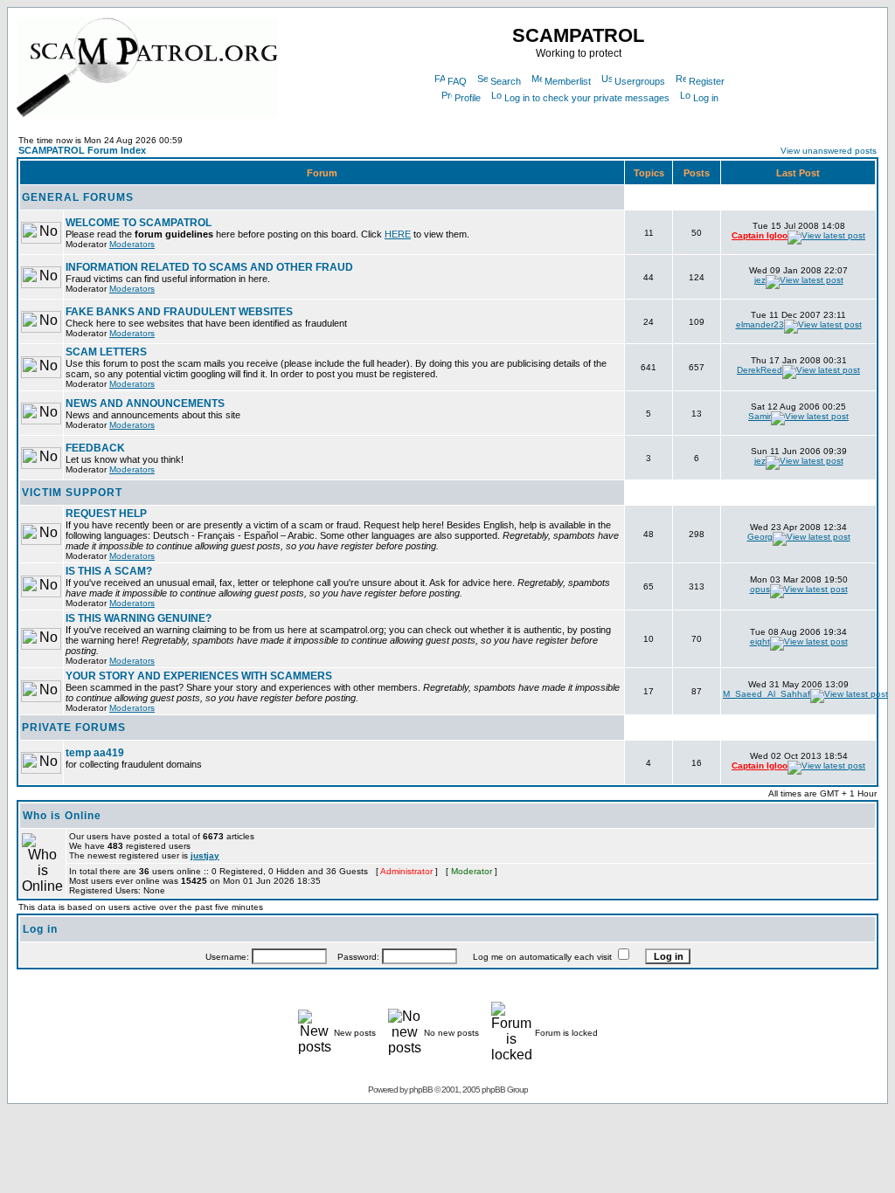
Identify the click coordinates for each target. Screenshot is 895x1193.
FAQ (457, 81)
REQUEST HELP (106, 513)
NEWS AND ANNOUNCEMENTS (145, 403)
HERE (398, 234)
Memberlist (568, 81)
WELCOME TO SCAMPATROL (139, 223)
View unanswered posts (829, 150)
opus (760, 589)
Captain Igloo (759, 235)
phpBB (421, 1089)
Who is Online (62, 816)
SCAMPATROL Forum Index (82, 150)
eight (760, 641)
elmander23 (760, 324)
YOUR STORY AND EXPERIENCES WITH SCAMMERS (199, 676)
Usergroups (639, 81)
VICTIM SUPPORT (72, 492)
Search (505, 81)
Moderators (132, 244)
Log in (705, 98)
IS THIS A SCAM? (109, 571)
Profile (467, 98)
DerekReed (759, 370)
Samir (759, 416)
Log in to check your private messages (587, 98)
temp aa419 (95, 753)
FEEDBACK (95, 448)
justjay (205, 855)
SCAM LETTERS (106, 352)
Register (707, 81)
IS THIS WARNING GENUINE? (139, 618)
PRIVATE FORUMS (74, 727)
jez (760, 280)
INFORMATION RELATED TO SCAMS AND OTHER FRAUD (209, 267)
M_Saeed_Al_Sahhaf (766, 694)
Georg (760, 536)
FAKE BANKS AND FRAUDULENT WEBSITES (179, 312)
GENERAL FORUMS (78, 197)
